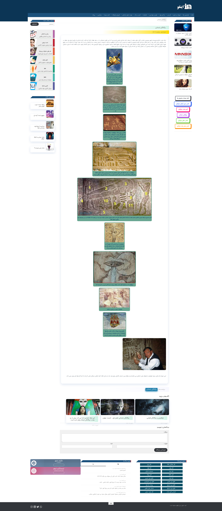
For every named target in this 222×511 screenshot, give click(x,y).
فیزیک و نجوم (176, 15)
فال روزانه (149, 475)
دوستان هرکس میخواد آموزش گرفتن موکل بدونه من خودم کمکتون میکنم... (107, 494)
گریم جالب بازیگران (183, 109)
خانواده (145, 15)
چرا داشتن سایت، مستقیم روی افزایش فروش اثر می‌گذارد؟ (184, 61)
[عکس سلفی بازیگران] (183, 122)
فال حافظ (171, 475)
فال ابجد (171, 471)
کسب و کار (138, 15)
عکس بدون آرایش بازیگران (182, 104)
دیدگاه (165, 432)
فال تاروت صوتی (149, 492)
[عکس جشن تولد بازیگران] (183, 128)
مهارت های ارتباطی (127, 15)
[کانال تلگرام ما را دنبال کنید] (41, 507)
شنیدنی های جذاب (171, 492)
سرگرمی (100, 15)
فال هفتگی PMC (171, 464)
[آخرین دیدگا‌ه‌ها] (93, 464)
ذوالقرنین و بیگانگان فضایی (155, 418)
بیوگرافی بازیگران (183, 115)
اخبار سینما (107, 15)
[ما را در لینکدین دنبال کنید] (34, 507)
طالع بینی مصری (149, 478)
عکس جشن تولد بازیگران (183, 126)
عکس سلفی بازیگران (183, 120)
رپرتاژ (94, 15)
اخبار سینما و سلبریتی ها (183, 98)
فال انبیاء (171, 478)
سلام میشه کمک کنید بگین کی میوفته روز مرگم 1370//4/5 (111, 476)
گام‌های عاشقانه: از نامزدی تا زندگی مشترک (183, 75)
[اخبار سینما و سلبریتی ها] (183, 100)
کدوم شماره (123, 470)
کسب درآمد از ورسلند (186, 48)
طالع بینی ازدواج (171, 485)
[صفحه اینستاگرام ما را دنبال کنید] (31, 507)
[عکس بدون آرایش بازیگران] (183, 106)
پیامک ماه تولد (149, 485)
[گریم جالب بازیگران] (183, 111)
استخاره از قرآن (149, 471)
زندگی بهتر (162, 15)
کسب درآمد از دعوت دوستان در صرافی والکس (184, 34)
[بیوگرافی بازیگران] (182, 117)
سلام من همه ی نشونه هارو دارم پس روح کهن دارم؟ (113, 488)
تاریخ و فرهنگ (116, 15)
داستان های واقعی (149, 488)
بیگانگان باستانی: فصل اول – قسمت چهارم (116, 418)
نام (111, 443)
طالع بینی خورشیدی (149, 482)
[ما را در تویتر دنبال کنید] (38, 507)
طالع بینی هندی (171, 482)
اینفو (177, 505)
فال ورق (149, 464)
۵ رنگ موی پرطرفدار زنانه (185, 89)
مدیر (162, 32)
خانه (192, 15)
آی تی (169, 15)
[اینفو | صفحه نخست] (184, 6)
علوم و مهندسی (153, 15)
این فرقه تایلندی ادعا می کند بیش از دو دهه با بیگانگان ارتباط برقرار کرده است (82, 419)
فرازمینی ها (186, 15)
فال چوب (171, 468)
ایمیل (165, 443)
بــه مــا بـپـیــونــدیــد (58, 465)
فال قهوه (149, 468)
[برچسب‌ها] (118, 464)
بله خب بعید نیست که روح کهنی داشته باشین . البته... (112, 482)
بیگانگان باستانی (161, 20)
